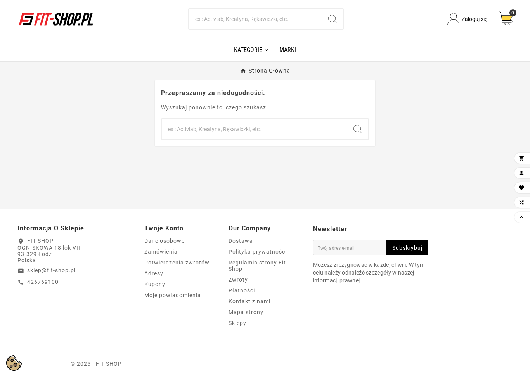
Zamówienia (161, 252)
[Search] (332, 19)
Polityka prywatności (258, 252)
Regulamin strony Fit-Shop (258, 265)
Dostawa (241, 241)
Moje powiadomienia (172, 295)
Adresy (153, 273)
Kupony (154, 284)
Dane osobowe (164, 241)
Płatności (242, 290)
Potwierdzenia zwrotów (177, 262)
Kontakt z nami (249, 301)
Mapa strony (246, 312)
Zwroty (238, 279)
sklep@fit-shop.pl (51, 270)
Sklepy (237, 323)
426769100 (43, 282)
